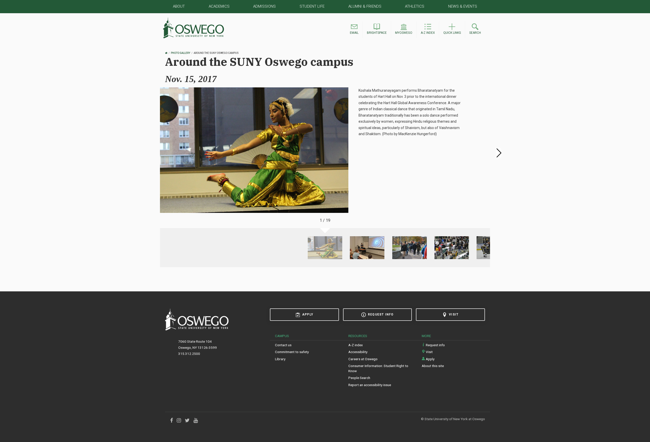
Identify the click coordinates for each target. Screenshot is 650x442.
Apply (307, 314)
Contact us (283, 345)
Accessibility (357, 352)
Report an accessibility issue (369, 385)
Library (280, 359)
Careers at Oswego (363, 359)
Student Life (312, 6)
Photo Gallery (180, 53)
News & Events (462, 6)
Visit (454, 314)
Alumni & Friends (364, 6)
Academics (219, 6)
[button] (354, 29)
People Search (359, 378)
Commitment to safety (292, 352)
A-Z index (355, 345)
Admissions (264, 6)
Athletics (414, 6)
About (179, 6)
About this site (433, 366)
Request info (381, 314)
